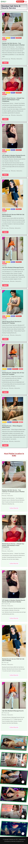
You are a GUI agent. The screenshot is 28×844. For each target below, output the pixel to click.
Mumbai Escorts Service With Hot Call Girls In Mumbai (13, 215)
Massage (4, 265)
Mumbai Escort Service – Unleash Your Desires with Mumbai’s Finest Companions (13, 99)
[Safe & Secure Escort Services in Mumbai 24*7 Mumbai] (12, 302)
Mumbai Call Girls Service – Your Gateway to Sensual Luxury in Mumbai (13, 44)
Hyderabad (6, 815)
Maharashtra (19, 58)
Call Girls (4, 41)
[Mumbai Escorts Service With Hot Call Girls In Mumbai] (12, 193)
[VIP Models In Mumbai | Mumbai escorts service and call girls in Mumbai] (12, 136)
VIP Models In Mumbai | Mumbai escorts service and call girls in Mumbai (13, 156)
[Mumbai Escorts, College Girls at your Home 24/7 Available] (12, 355)
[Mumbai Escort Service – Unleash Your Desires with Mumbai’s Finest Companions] (12, 79)
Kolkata (5, 781)
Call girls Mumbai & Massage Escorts (13, 267)
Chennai (5, 833)
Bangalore (6, 798)
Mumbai (14, 58)
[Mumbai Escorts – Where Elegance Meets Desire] (12, 408)
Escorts (4, 96)
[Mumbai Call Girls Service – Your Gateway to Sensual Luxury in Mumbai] (12, 24)
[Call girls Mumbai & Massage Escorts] (12, 248)
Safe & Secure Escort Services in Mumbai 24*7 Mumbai (11, 322)
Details (5, 62)
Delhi (4, 764)
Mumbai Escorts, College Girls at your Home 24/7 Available (13, 373)
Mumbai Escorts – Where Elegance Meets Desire (12, 426)
